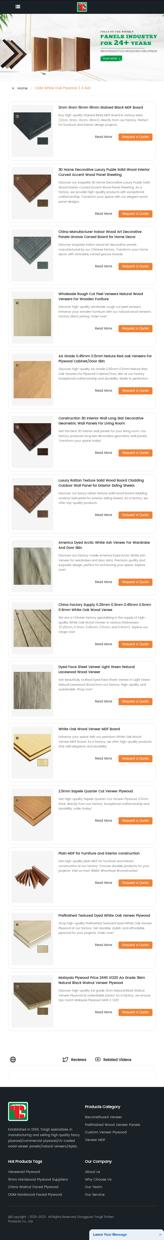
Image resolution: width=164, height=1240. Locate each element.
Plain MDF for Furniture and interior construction (99, 853)
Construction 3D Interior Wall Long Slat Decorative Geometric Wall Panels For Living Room (101, 421)
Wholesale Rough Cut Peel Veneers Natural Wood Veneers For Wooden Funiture (101, 296)
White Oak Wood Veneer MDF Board (89, 729)
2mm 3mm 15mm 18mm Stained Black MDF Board (101, 107)
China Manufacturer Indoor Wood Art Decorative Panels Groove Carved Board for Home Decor (100, 234)
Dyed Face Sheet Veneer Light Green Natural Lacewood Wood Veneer (97, 669)
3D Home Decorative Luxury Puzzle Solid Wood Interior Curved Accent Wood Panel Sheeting (104, 172)
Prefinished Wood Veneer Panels (112, 1124)
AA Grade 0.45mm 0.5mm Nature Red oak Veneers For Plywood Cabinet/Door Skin (105, 358)
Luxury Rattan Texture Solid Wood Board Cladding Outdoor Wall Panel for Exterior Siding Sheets (101, 483)
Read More (103, 137)
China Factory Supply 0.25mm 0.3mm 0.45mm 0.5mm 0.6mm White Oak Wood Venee (105, 607)
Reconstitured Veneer (103, 1117)
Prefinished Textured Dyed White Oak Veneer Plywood (104, 915)
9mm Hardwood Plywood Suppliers (38, 1179)
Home (23, 88)
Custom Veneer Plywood (106, 1132)
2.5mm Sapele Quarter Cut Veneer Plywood (96, 791)
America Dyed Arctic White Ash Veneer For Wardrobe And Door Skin (104, 545)
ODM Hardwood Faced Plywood (35, 1194)
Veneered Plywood (24, 1171)
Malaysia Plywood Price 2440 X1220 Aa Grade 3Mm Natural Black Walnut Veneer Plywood (102, 980)
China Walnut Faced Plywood (33, 1187)
